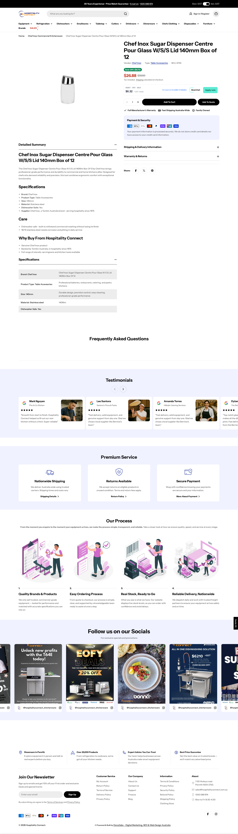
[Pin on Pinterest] (152, 170)
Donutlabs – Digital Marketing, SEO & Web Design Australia (142, 825)
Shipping (139, 80)
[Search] (125, 13)
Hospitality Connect (35, 825)
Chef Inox (136, 63)
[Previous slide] (115, 389)
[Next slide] (123, 389)
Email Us (134, 3)
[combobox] (88, 13)
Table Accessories (159, 63)
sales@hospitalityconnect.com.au (211, 789)
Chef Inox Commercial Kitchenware (45, 36)
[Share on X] (144, 170)
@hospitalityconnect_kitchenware (22, 707)
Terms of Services (55, 802)
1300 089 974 (146, 3)
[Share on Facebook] (135, 170)
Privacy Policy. (73, 802)
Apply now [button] (210, 90)
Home (22, 36)
